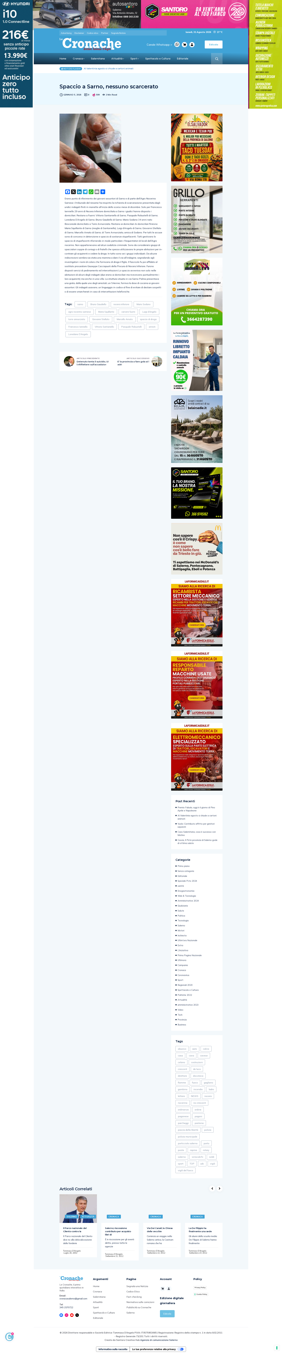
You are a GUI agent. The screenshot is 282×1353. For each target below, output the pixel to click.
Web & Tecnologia (187, 895)
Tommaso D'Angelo (72, 1251)
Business (182, 1024)
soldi (211, 1156)
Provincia (182, 1019)
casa (180, 1055)
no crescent (199, 1102)
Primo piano (184, 866)
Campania (183, 965)
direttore (182, 1075)
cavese (204, 1055)
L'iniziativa (183, 950)
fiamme (182, 1082)
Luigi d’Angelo (149, 311)
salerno (182, 1156)
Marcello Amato (125, 319)
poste (181, 1150)
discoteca (198, 1075)
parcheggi (183, 1123)
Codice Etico (133, 1291)
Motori (181, 930)
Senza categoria (186, 871)
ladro (211, 1089)
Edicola (167, 1313)
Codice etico (92, 33)
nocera (208, 1096)
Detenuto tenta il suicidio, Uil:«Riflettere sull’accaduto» (93, 363)
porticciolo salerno (188, 1143)
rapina (193, 1150)
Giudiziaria (183, 905)
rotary (206, 1150)
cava (191, 1055)
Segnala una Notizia (137, 1286)
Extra (180, 945)
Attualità (116, 58)
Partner (104, 33)
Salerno (181, 925)
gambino (182, 1089)
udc (202, 1163)
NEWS (194, 1096)
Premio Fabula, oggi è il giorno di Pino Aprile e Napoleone (196, 809)
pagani (198, 1116)
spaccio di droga (148, 319)
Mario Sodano (143, 304)
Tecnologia (183, 920)
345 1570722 (66, 1307)
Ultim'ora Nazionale (187, 940)
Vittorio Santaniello (104, 326)
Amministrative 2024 (188, 900)
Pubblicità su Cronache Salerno (138, 1310)
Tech (180, 1014)
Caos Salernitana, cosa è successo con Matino (109, 68)
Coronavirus (183, 975)
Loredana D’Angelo (78, 334)
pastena (199, 1123)
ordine (198, 1109)
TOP (191, 1163)
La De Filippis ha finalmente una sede (200, 1230)
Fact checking (134, 1296)
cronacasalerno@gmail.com (73, 1298)
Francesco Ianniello (78, 326)
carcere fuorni (128, 311)
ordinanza (183, 1109)
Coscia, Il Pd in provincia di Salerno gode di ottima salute (197, 842)
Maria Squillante (106, 311)
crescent (182, 1069)
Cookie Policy (201, 1294)
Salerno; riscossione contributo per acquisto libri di (118, 1231)
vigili (212, 1163)
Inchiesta (182, 935)
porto (206, 1143)
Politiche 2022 (185, 995)
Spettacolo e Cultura (157, 58)
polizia (207, 1129)
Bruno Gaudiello (98, 304)
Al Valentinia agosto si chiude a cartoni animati (197, 817)
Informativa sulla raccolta (113, 1349)
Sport (133, 58)
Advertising (66, 33)
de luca (197, 1069)
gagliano (208, 1082)
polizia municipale (187, 1136)
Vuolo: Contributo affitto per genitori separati (196, 825)
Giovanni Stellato (100, 319)
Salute (181, 910)
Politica (181, 915)
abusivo (182, 1048)
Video (180, 1009)
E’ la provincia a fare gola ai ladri (133, 363)
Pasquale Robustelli (131, 326)
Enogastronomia (186, 890)
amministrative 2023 (188, 1004)
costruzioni (197, 1062)
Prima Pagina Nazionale (190, 955)
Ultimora (182, 960)
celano (181, 1062)
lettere (181, 1096)
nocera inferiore (121, 304)
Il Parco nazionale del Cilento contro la (75, 1230)
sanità (181, 885)
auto (194, 1048)
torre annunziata (76, 319)
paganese (183, 1116)
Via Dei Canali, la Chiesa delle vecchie (160, 1230)
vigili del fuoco (185, 1170)
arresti (152, 326)
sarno (80, 304)
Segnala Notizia (118, 33)
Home (62, 58)
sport (180, 1163)
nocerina (182, 1102)
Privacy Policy (200, 1287)
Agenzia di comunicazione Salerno (159, 1340)
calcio (206, 1048)
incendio (198, 1089)
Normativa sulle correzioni (140, 1302)
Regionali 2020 (185, 985)
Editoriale (182, 58)
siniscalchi (197, 1156)
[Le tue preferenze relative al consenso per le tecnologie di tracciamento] (277, 1348)
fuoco (195, 1082)
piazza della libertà (188, 1129)
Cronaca (78, 58)
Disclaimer (79, 33)
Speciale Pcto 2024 (187, 880)
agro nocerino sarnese (79, 311)
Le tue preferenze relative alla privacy (154, 1349)
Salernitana (98, 58)
